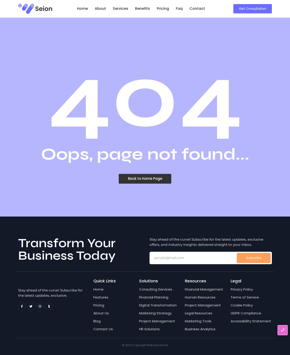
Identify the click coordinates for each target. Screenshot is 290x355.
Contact (197, 8)
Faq (179, 8)
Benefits (142, 8)
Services (120, 8)
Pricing (163, 8)
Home (82, 8)
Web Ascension (157, 345)
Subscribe (253, 258)
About (100, 8)
